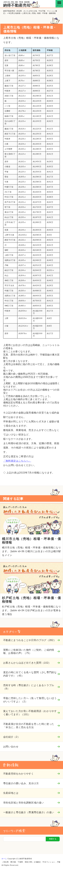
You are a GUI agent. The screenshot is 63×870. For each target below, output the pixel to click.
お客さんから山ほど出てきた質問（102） (27, 662)
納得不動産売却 (17, 5)
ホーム (4, 859)
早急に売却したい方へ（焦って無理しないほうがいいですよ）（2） (30, 700)
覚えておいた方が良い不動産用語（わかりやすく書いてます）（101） (30, 713)
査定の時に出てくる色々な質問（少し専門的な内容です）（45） (30, 674)
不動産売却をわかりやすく (18, 773)
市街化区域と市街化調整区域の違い (23, 802)
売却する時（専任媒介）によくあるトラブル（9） (28, 687)
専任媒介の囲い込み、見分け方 (21, 783)
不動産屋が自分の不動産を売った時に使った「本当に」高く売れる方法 (28, 725)
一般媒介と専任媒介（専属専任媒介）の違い (28, 812)
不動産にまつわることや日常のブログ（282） (29, 640)
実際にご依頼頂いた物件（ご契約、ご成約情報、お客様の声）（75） (28, 651)
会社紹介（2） (11, 736)
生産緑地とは (11, 792)
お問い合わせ (11, 746)
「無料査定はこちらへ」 (17, 461)
